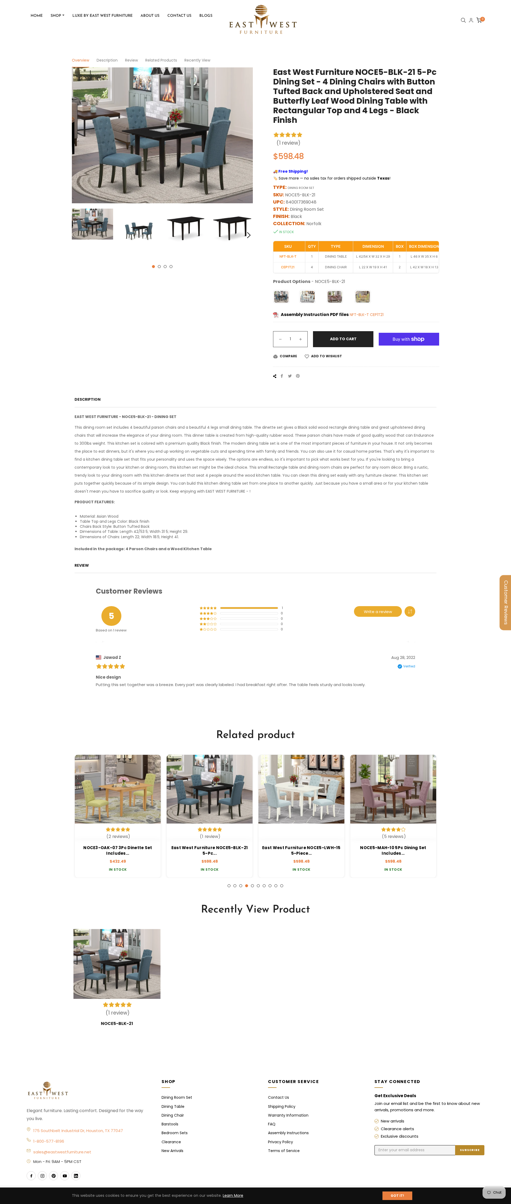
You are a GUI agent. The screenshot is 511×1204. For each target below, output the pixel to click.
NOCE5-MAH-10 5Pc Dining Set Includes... (301, 850)
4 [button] (171, 266)
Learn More (233, 1195)
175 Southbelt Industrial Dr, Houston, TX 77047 (78, 1130)
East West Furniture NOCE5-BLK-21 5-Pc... (118, 850)
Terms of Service (284, 1150)
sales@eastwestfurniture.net (62, 1152)
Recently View (197, 60)
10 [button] (281, 885)
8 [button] (270, 885)
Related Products (161, 60)
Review (131, 60)
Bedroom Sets (175, 1133)
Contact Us (278, 1097)
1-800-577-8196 (48, 1141)
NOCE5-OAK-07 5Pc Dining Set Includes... (393, 850)
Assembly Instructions (288, 1133)
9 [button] (275, 885)
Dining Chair (173, 1115)
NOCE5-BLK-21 (117, 1023)
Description (107, 60)
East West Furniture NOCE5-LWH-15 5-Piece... (209, 850)
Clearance (171, 1142)
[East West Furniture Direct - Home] (89, 1091)
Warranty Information (288, 1115)
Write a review (378, 611)
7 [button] (264, 885)
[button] (410, 611)
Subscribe (470, 1150)
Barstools (170, 1124)
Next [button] (249, 235)
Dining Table (173, 1106)
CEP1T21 (377, 314)
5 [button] (252, 885)
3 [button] (165, 266)
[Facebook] (31, 1175)
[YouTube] (64, 1175)
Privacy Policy (280, 1142)
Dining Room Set (177, 1097)
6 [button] (258, 885)
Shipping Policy (281, 1106)
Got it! (397, 1195)
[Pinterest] (53, 1175)
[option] (118, 816)
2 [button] (159, 266)
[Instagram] (42, 1175)
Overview (80, 60)
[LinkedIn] (75, 1175)
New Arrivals (172, 1150)
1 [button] (153, 266)
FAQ (271, 1124)
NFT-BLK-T (360, 314)
